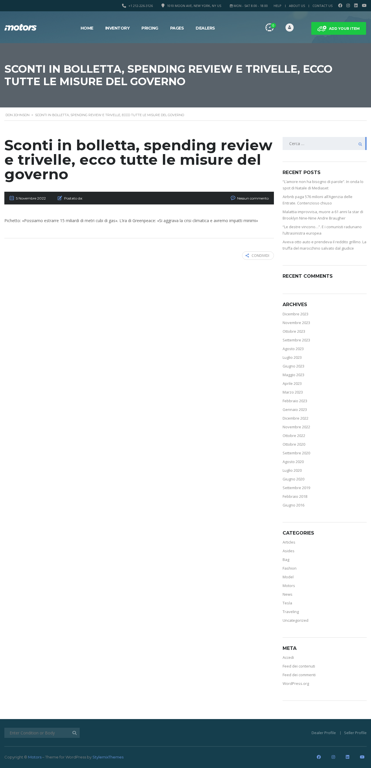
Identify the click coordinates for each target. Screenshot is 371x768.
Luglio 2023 (292, 357)
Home (87, 28)
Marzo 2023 (293, 392)
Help (277, 5)
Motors (289, 585)
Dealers (205, 28)
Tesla (287, 603)
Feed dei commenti (299, 674)
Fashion (290, 568)
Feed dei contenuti (299, 666)
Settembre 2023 (296, 340)
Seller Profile (355, 732)
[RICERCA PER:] (325, 143)
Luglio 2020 (292, 470)
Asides (288, 550)
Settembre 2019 (296, 487)
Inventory (117, 28)
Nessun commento (253, 198)
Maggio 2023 (293, 374)
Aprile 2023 (292, 383)
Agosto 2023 (293, 348)
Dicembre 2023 (295, 314)
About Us (297, 5)
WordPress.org (296, 683)
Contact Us (322, 5)
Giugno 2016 (293, 505)
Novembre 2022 (296, 426)
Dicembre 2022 (295, 418)
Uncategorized (295, 620)
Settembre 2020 (296, 453)
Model (288, 576)
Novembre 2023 (296, 322)
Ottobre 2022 (294, 435)
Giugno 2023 (293, 366)
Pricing (149, 28)
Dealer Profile (324, 732)
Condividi (260, 255)
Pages (177, 28)
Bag (286, 559)
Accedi (288, 657)
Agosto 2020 (293, 461)
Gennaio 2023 (295, 409)
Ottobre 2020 (294, 444)
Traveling (291, 611)
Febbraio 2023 (295, 400)
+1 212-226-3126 (140, 5)
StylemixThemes (107, 757)
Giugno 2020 (293, 479)
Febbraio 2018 (295, 496)
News (287, 594)
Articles (289, 542)
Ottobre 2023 (294, 331)
